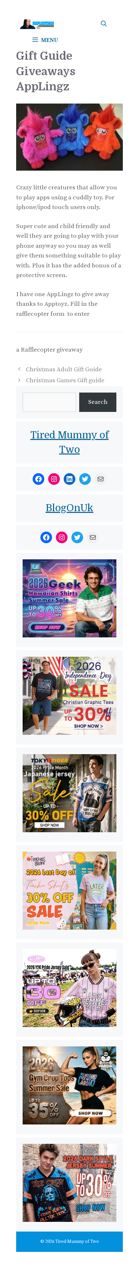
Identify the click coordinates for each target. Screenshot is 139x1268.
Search (98, 402)
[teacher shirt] (69, 928)
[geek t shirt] (69, 635)
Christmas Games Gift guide (65, 380)
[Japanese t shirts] (69, 830)
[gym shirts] (69, 1122)
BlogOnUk (69, 508)
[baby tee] (69, 1025)
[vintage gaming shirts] (69, 1220)
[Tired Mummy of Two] (38, 24)
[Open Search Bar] (104, 24)
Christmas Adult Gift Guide (64, 369)
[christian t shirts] (69, 733)
